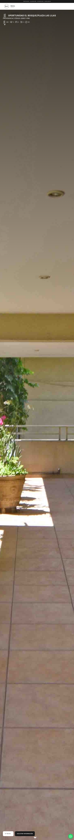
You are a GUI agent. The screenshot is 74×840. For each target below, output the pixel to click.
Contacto (58, 13)
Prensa (50, 13)
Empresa (34, 13)
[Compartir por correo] (4, 24)
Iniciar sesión (68, 13)
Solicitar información (25, 833)
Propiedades (15, 13)
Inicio (6, 13)
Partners (42, 13)
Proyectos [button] (25, 13)
